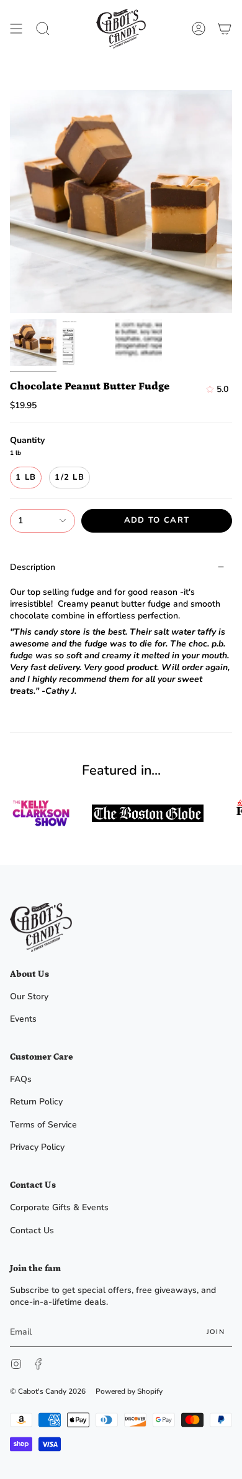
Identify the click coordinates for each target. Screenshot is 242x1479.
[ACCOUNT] (198, 29)
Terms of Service (43, 1125)
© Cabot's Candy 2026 (48, 1391)
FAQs (21, 1079)
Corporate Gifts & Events (59, 1207)
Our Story (29, 996)
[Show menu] (16, 29)
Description (32, 567)
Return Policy (36, 1102)
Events (23, 1019)
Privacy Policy (37, 1147)
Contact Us (32, 1230)
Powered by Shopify (129, 1391)
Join (216, 1332)
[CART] (224, 29)
